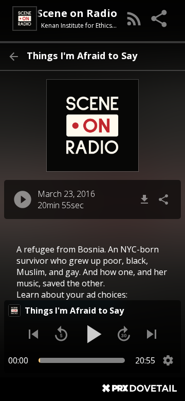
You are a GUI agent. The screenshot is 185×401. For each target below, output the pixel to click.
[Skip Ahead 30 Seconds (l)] (124, 334)
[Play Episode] (22, 199)
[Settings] (168, 360)
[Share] (160, 18)
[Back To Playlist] (13, 56)
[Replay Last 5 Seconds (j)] (61, 334)
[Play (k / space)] (92, 334)
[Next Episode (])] (151, 334)
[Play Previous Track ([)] (33, 334)
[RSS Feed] (134, 18)
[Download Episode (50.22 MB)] (144, 199)
